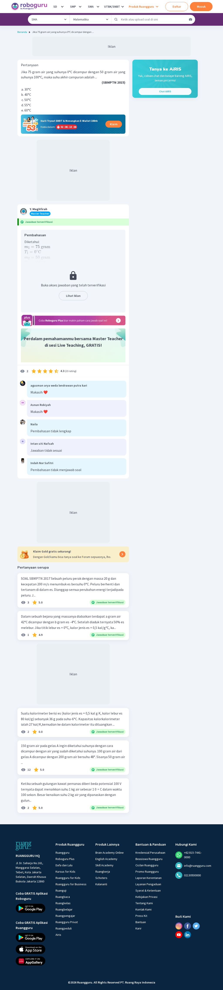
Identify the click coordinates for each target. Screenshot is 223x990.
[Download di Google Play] (32, 908)
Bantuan (140, 922)
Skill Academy (104, 865)
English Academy (106, 859)
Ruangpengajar (65, 916)
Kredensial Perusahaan (150, 853)
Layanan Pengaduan (148, 884)
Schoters (101, 878)
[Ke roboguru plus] (73, 320)
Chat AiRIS (165, 91)
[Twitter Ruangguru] (196, 925)
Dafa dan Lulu (64, 865)
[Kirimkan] (116, 19)
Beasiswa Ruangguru (148, 859)
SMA (91, 6)
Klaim (114, 124)
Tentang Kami (144, 903)
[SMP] (80, 6)
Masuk (201, 6)
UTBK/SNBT (112, 6)
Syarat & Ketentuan (148, 890)
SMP (73, 6)
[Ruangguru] (23, 846)
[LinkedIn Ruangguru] (187, 934)
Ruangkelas (63, 903)
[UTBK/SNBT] (122, 6)
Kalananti (101, 884)
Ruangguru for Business (71, 884)
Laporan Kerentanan (148, 878)
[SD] (62, 6)
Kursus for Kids (65, 871)
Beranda (22, 32)
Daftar (176, 6)
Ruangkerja (102, 871)
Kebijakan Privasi (146, 897)
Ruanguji (61, 890)
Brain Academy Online (109, 853)
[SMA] (98, 6)
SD (55, 6)
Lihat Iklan (73, 296)
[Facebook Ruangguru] (187, 925)
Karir (138, 928)
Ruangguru (62, 853)
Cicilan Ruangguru (146, 865)
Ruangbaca (63, 897)
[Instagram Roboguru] (178, 925)
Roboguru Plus (65, 859)
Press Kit (141, 916)
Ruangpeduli (64, 928)
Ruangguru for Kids (68, 878)
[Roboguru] (30, 6)
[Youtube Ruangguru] (178, 934)
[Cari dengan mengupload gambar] (190, 19)
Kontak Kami (143, 909)
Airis (58, 935)
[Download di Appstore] (32, 949)
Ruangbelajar (64, 909)
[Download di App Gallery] (32, 960)
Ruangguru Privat (67, 922)
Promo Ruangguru (147, 871)
